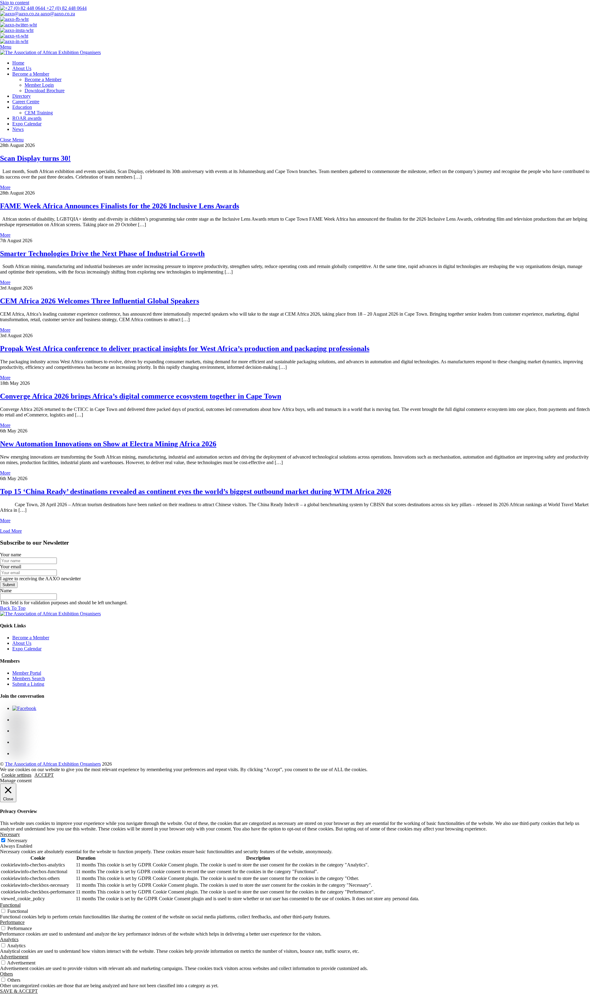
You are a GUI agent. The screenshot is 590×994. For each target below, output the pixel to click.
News (18, 129)
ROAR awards (26, 118)
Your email (10, 566)
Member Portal (26, 673)
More (5, 187)
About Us (21, 68)
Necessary (17, 840)
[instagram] (17, 730)
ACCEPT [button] (44, 775)
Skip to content (14, 2)
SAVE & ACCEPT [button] (19, 991)
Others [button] (6, 973)
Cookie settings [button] (16, 775)
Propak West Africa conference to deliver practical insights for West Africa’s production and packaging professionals (184, 349)
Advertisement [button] (14, 956)
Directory (21, 96)
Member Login (39, 85)
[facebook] (24, 708)
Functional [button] (10, 905)
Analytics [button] (9, 939)
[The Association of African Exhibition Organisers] (50, 52)
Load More (11, 531)
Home (18, 62)
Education (22, 107)
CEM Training (39, 112)
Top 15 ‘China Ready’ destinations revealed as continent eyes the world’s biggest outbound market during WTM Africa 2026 (195, 491)
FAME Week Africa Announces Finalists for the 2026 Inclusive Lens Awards (119, 206)
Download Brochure (45, 90)
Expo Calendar (26, 123)
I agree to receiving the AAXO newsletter (40, 578)
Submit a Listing (28, 684)
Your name (10, 554)
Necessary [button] (10, 834)
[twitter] (17, 719)
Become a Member (30, 74)
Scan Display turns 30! (35, 158)
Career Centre (25, 101)
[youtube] (17, 742)
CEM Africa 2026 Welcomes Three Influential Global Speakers (99, 301)
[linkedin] (17, 753)
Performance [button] (12, 922)
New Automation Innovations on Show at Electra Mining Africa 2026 (108, 444)
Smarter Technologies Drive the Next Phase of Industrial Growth (102, 254)
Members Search (28, 678)
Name (6, 590)
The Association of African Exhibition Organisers (53, 764)
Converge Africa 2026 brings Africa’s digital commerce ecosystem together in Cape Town (140, 396)
